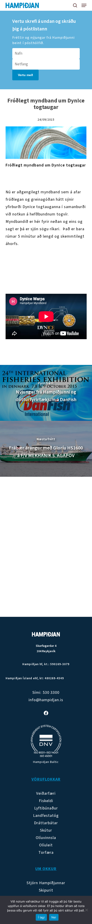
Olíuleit (46, 845)
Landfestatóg (46, 815)
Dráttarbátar (46, 823)
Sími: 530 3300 (45, 692)
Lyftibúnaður (46, 808)
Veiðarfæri (46, 793)
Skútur (46, 830)
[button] (84, 5)
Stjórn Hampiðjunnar (46, 883)
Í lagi (41, 917)
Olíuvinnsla (46, 838)
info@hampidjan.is (46, 700)
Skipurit (46, 890)
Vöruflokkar (46, 779)
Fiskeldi (46, 801)
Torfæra (46, 852)
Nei (53, 917)
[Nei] (86, 910)
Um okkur (45, 869)
